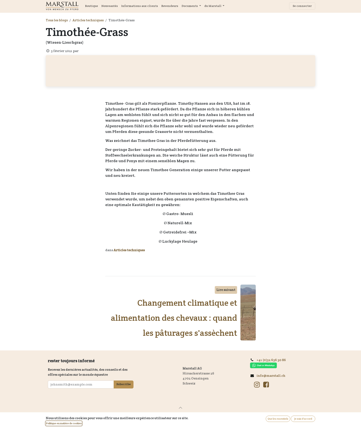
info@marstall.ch (271, 375)
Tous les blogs (57, 20)
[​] (257, 385)
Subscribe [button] (123, 384)
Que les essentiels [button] (278, 418)
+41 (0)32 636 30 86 (273, 360)
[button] (180, 408)
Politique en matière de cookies (64, 423)
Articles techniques (88, 20)
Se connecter (302, 6)
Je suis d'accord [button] (303, 418)
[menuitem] (91, 6)
